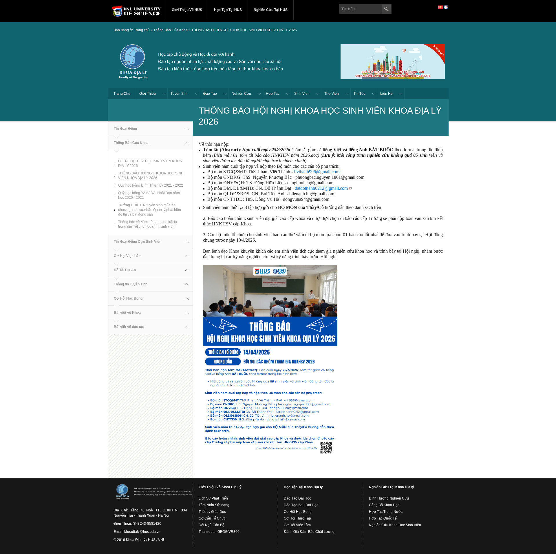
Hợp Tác (272, 94)
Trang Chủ (122, 94)
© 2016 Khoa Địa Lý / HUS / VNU (140, 540)
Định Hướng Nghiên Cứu (389, 498)
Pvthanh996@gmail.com (316, 171)
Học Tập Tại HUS (228, 10)
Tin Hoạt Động (125, 129)
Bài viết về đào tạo (129, 327)
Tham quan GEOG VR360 (219, 532)
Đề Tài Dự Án (125, 270)
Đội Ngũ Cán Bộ (211, 525)
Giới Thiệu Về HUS (187, 10)
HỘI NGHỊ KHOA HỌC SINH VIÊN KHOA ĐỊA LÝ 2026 (150, 163)
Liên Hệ (386, 94)
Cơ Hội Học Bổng (128, 298)
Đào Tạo (210, 94)
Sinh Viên (302, 94)
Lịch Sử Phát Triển (213, 498)
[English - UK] (446, 7)
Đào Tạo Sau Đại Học (301, 505)
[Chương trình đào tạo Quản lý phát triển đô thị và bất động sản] (393, 60)
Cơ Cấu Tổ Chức (212, 518)
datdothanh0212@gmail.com (321, 188)
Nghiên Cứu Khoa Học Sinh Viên (395, 525)
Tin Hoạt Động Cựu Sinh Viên (137, 242)
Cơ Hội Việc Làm (128, 256)
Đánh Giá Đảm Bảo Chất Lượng (309, 532)
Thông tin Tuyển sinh (130, 284)
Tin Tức (359, 94)
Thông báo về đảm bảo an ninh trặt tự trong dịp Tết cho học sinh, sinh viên (147, 224)
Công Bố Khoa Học (384, 505)
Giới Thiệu (147, 94)
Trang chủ (142, 30)
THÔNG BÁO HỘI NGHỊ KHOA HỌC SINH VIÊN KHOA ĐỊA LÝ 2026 (244, 30)
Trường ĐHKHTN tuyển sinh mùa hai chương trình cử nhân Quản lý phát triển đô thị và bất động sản (149, 209)
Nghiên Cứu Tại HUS (271, 10)
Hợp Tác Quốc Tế (383, 518)
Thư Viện (331, 94)
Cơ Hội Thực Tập (297, 518)
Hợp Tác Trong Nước (386, 512)
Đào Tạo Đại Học (297, 498)
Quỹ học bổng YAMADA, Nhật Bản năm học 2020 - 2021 (149, 195)
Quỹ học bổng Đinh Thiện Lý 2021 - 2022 (150, 185)
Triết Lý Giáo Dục (212, 512)
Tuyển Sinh (180, 94)
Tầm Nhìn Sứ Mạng (214, 505)
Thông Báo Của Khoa (170, 30)
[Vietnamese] (440, 7)
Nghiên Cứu (241, 94)
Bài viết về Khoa (127, 313)
